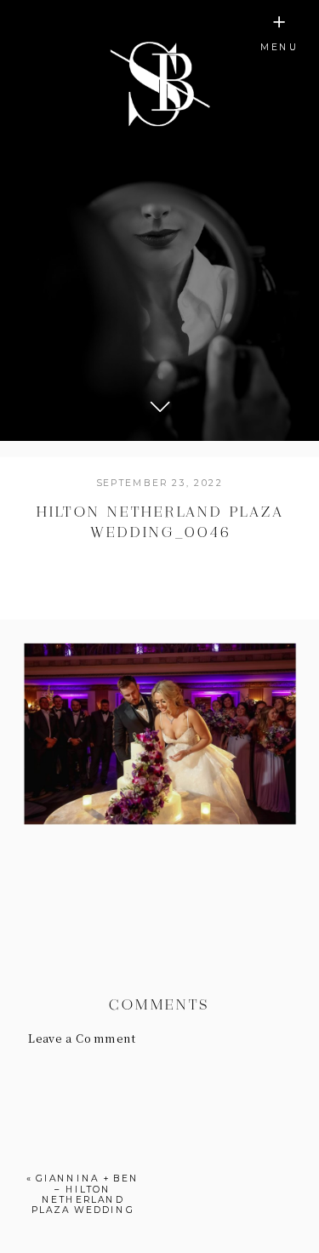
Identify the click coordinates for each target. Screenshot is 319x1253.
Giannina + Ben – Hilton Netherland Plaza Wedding (85, 1194)
